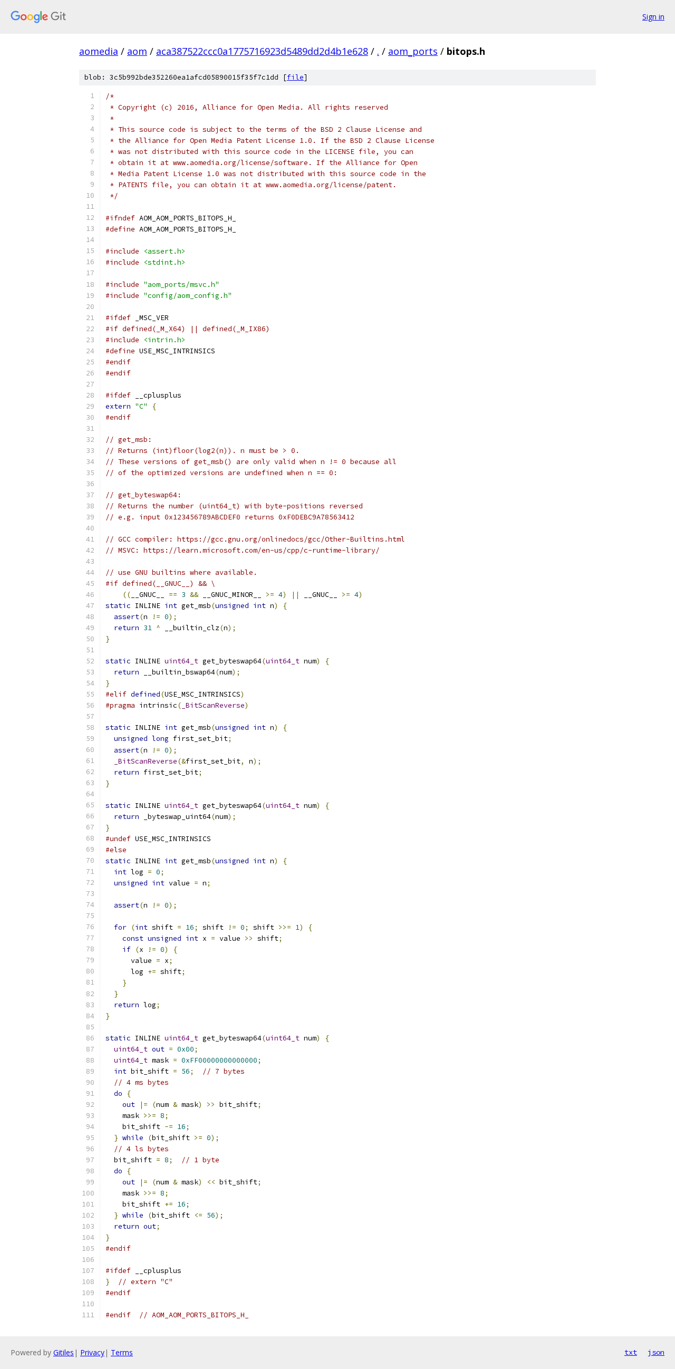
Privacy (92, 1352)
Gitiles (63, 1352)
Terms (122, 1352)
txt (630, 1352)
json (656, 1352)
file (295, 77)
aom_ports (413, 51)
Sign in (653, 17)
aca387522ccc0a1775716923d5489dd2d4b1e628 (262, 51)
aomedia (98, 51)
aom (137, 51)
